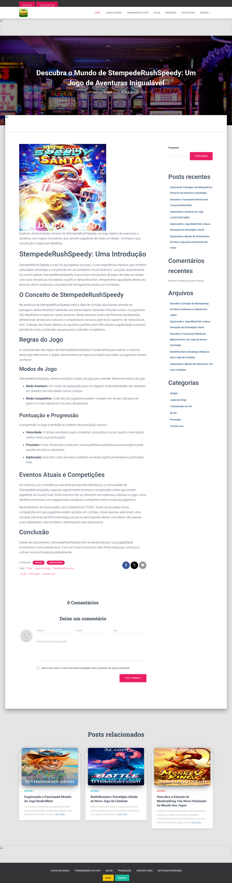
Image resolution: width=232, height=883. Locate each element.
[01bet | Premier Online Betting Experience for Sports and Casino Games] (23, 12)
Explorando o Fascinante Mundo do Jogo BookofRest (47, 799)
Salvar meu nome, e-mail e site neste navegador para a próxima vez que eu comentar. (85, 668)
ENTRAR (27, 5)
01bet (98, 13)
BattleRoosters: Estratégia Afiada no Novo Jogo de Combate (114, 799)
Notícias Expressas (170, 870)
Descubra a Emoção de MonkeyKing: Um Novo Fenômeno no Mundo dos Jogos (189, 309)
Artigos (204, 13)
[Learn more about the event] (116, 27)
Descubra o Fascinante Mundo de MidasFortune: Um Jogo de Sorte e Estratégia (188, 339)
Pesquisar (173, 147)
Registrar (122, 878)
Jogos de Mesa (55, 563)
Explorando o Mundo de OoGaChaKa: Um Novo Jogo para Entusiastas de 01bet (190, 242)
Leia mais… (60, 814)
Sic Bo (157, 13)
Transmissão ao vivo (138, 13)
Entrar (108, 878)
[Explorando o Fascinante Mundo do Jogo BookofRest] (50, 766)
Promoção (170, 13)
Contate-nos (188, 13)
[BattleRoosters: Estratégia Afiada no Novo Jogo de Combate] (116, 766)
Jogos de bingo (114, 13)
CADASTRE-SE (47, 5)
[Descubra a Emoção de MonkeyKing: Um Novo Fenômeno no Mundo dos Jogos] (182, 766)
